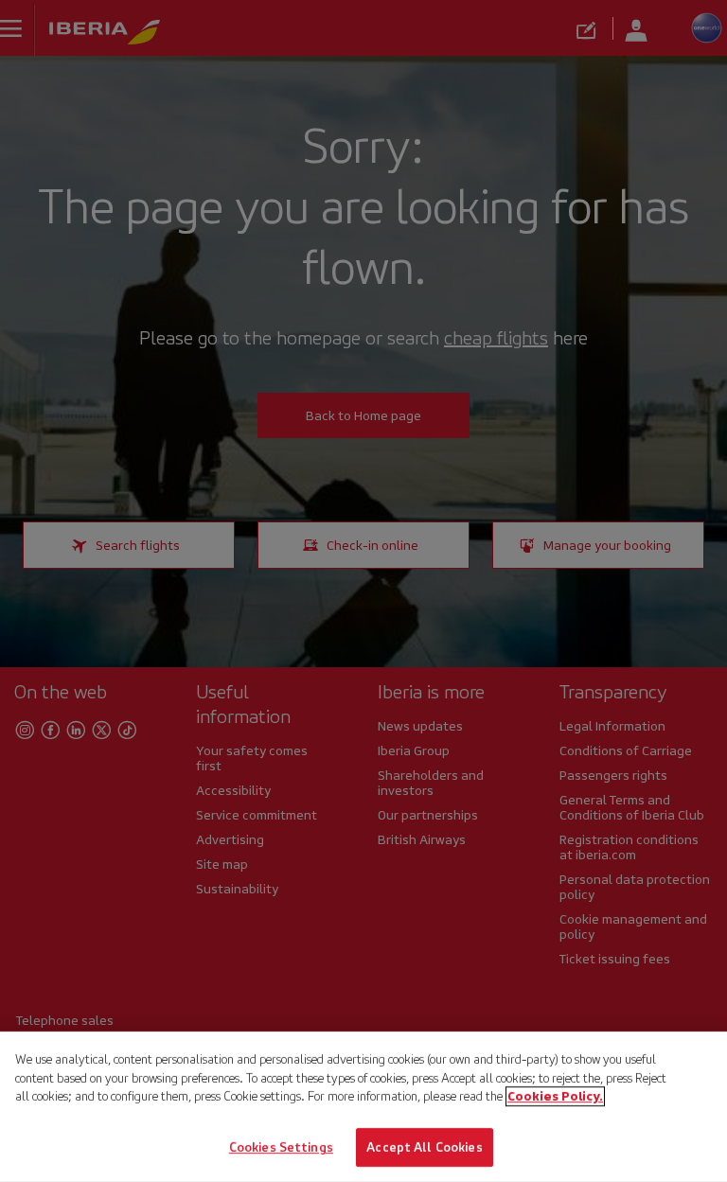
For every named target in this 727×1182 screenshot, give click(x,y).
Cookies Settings (281, 1146)
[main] (363, 1107)
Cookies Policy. (555, 1096)
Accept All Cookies (424, 1146)
